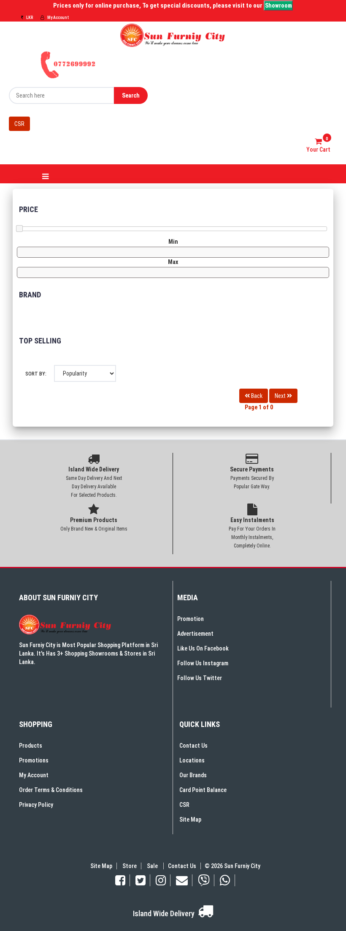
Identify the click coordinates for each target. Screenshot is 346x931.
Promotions (34, 760)
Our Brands (193, 775)
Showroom (278, 5)
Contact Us (193, 745)
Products (30, 745)
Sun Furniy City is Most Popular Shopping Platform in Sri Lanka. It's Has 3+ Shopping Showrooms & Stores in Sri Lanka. (88, 653)
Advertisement (195, 633)
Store (129, 866)
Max (173, 262)
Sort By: (35, 374)
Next (281, 395)
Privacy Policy (36, 804)
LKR (29, 17)
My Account (57, 17)
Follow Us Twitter (199, 678)
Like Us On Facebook (203, 648)
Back (256, 395)
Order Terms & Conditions (51, 790)
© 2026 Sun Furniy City (231, 866)
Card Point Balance (203, 790)
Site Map (190, 819)
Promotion (190, 618)
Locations (192, 760)
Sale (153, 866)
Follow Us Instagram (202, 663)
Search (131, 95)
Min (173, 241)
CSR (19, 123)
